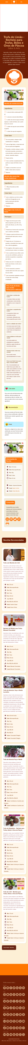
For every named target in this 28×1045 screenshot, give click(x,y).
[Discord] (23, 1022)
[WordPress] (20, 995)
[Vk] (23, 988)
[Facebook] (11, 988)
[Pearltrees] (20, 1015)
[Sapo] (23, 995)
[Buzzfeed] (17, 1002)
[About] (4, 1022)
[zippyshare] (23, 1015)
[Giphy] (23, 1035)
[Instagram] (7, 988)
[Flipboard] (7, 1009)
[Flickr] (4, 1035)
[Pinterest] (4, 988)
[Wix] (17, 995)
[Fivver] (14, 1035)
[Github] (17, 1022)
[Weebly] (14, 995)
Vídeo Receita (16, 491)
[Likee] (23, 1029)
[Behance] (7, 1035)
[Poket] (17, 1009)
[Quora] (11, 1002)
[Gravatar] (7, 1022)
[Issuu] (14, 1015)
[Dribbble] (17, 1035)
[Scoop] (20, 1002)
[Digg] (20, 1009)
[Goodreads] (17, 1015)
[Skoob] (20, 1022)
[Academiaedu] (4, 1015)
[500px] (11, 1035)
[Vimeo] (11, 1029)
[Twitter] (14, 988)
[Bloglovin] (7, 1002)
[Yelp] (14, 1022)
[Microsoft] (11, 1022)
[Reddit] (11, 1009)
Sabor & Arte (16, 488)
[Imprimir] (7, 523)
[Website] (4, 995)
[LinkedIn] (17, 988)
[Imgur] (20, 1035)
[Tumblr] (20, 988)
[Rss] (4, 1009)
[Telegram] (14, 1009)
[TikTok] (4, 1029)
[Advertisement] (14, 18)
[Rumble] (20, 1029)
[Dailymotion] (14, 1029)
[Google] (11, 995)
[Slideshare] (7, 1015)
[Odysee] (17, 1029)
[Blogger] (7, 995)
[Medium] (4, 1002)
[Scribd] (11, 1015)
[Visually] (23, 1002)
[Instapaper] (14, 1002)
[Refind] (23, 1009)
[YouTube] (7, 1029)
